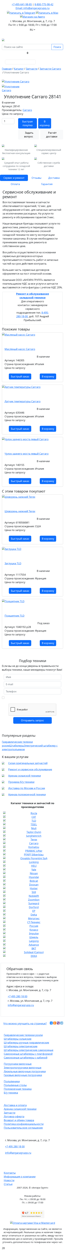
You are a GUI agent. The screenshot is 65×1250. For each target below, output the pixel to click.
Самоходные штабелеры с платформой (28, 1054)
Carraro (27, 110)
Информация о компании (19, 1176)
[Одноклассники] (54, 1023)
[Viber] (58, 1023)
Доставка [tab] (54, 178)
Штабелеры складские (17, 1039)
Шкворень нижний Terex (20, 511)
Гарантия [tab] (47, 184)
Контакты (10, 1173)
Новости (9, 1180)
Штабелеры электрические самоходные (28, 1050)
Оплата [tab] (15, 184)
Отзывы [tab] (36, 178)
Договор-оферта (14, 1116)
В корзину (45, 123)
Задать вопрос (29, 134)
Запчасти (9, 1112)
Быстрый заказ (20, 376)
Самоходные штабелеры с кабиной (25, 1057)
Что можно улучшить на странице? (25, 1023)
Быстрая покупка (27, 123)
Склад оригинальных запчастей (27, 763)
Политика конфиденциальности (24, 1124)
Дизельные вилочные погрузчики (25, 1071)
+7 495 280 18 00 (17, 996)
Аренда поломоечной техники (27, 794)
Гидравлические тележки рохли (23, 1035)
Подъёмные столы (15, 1085)
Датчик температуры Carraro (23, 401)
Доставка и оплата (15, 1105)
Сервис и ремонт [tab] (13, 178)
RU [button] (31, 29)
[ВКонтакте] (51, 1023)
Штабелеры (16, 745)
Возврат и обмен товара (19, 1120)
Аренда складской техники (24, 775)
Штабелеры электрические (20, 1046)
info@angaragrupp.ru (21, 1005)
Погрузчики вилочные (18, 1064)
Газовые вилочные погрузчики (23, 1075)
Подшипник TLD (14, 615)
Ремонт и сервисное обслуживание (30, 769)
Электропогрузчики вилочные (22, 1067)
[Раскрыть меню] (58, 62)
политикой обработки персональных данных (32, 697)
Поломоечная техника (18, 1089)
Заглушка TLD (13, 563)
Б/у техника (11, 1092)
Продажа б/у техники (21, 782)
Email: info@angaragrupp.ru (33, 8)
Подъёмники (12, 1081)
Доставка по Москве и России (26, 788)
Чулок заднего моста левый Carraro (27, 453)
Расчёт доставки (51, 134)
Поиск (57, 47)
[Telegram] (61, 1023)
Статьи (8, 1184)
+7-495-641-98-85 (22, 4)
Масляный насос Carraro (20, 349)
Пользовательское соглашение (23, 1127)
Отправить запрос (32, 720)
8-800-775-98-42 (44, 4)
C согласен (31, 699)
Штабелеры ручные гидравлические (26, 1042)
